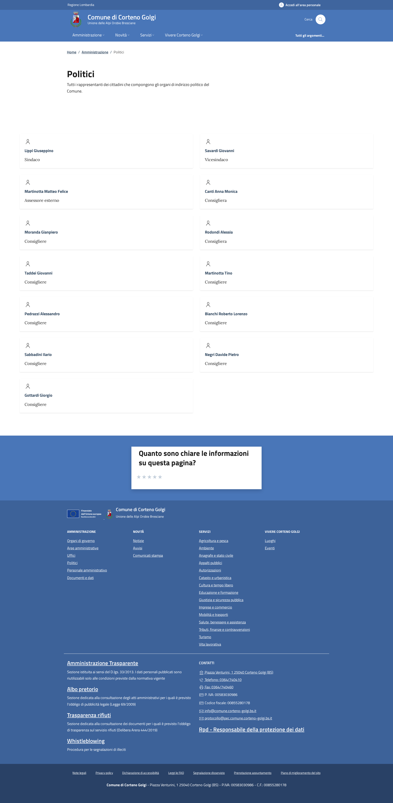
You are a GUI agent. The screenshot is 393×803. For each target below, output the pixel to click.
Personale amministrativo (87, 570)
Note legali (79, 772)
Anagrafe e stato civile (216, 555)
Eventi (270, 548)
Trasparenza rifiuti (89, 715)
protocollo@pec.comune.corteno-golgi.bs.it (238, 718)
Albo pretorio (82, 689)
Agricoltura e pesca (213, 540)
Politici (72, 563)
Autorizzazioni (210, 570)
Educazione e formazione (218, 592)
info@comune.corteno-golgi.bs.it (230, 711)
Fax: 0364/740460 (218, 687)
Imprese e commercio (215, 607)
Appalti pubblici (210, 563)
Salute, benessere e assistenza (222, 622)
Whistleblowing (86, 740)
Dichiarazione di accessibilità (140, 772)
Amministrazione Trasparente (102, 663)
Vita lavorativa (210, 644)
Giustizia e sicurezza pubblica (221, 600)
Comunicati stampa (148, 555)
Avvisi (137, 548)
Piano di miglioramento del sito (301, 772)
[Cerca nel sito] (320, 19)
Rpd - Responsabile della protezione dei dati (251, 729)
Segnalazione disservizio (209, 772)
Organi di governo (81, 540)
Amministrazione (95, 52)
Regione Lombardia (81, 4)
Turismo (205, 637)
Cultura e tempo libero (216, 585)
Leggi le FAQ (176, 772)
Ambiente (206, 548)
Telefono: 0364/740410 (223, 679)
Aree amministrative (82, 548)
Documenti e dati (80, 578)
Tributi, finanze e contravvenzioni (224, 629)
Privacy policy (104, 772)
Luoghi (270, 540)
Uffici (71, 555)
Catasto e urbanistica (215, 578)
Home (71, 52)
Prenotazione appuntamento (252, 772)
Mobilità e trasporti (213, 614)
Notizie (138, 540)
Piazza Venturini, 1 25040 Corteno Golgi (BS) (257, 672)
